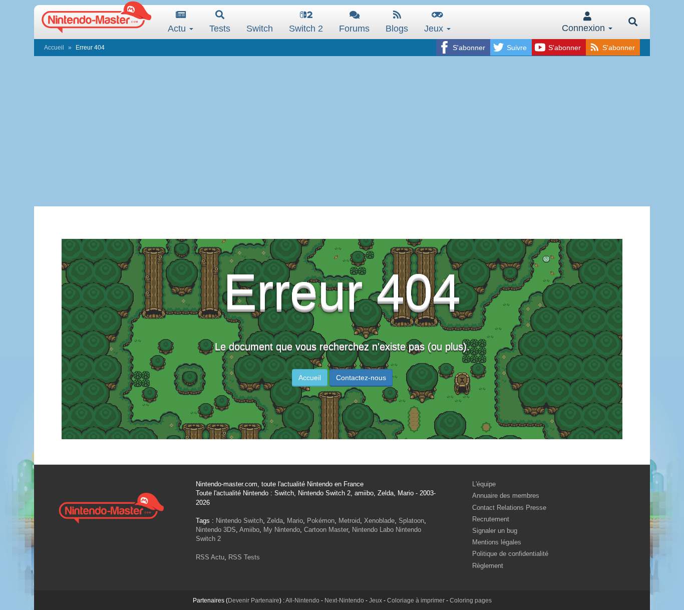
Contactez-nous (361, 378)
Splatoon (411, 520)
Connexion (584, 28)
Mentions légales (496, 542)
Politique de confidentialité (510, 553)
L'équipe (484, 484)
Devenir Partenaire (253, 600)
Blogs (397, 29)
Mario (295, 520)
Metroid (349, 520)
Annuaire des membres (505, 495)
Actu (178, 29)
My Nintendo (281, 529)
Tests (219, 29)
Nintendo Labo (373, 529)
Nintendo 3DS (216, 529)
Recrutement (490, 519)
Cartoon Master (326, 529)
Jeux (435, 29)
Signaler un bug (494, 530)
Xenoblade (379, 520)
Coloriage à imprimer (416, 600)
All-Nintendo (302, 600)
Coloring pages (471, 600)
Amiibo (249, 529)
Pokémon (320, 520)
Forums (354, 29)
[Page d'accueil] (111, 506)
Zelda (275, 520)
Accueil (54, 47)
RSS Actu (210, 557)
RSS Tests (244, 557)
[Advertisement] (342, 131)
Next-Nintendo (344, 600)
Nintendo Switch (239, 520)
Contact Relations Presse (509, 507)
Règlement (487, 565)
